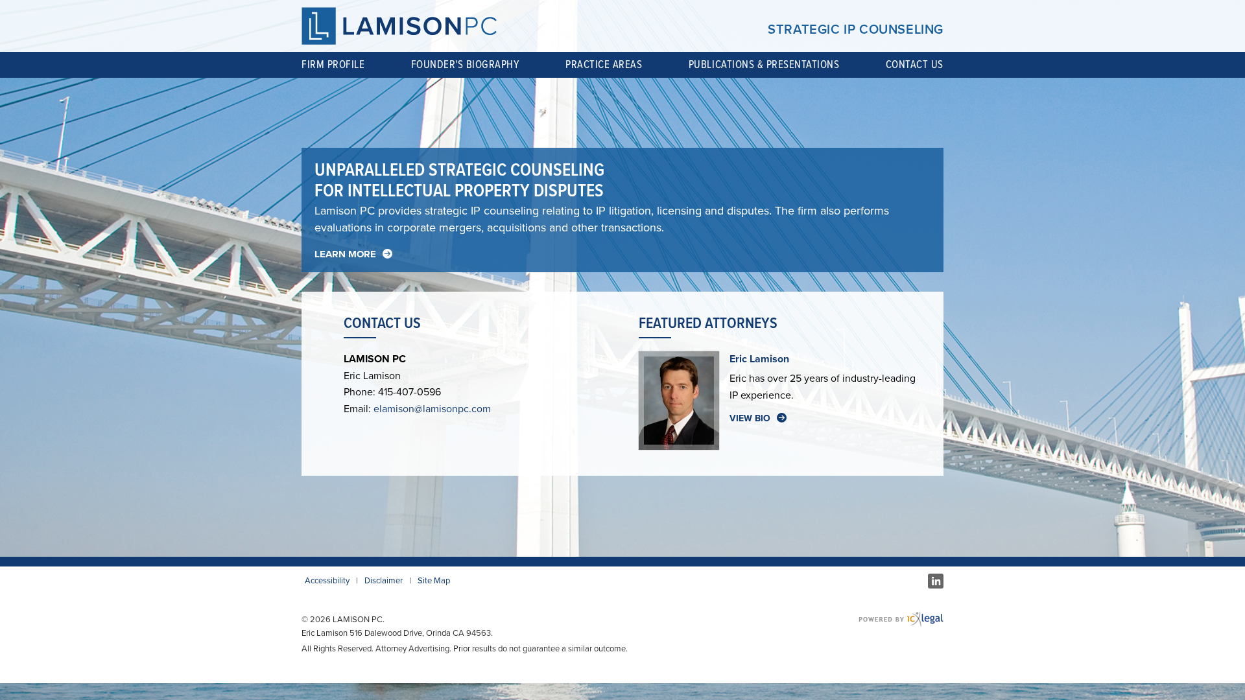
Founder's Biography (465, 65)
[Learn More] (353, 254)
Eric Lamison (759, 359)
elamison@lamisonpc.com (432, 408)
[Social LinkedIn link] (935, 581)
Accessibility (327, 581)
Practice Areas (603, 65)
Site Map (434, 581)
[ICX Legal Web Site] (901, 619)
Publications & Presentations (764, 65)
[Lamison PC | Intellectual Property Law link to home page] (399, 26)
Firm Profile (333, 65)
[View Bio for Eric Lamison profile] (758, 418)
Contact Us (914, 65)
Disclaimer (383, 581)
